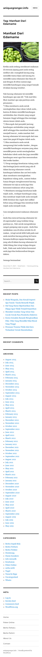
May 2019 (9, 526)
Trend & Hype (11, 574)
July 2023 (9, 399)
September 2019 (12, 514)
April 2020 (9, 508)
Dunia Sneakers (12, 556)
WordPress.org (11, 607)
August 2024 (10, 359)
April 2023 (9, 408)
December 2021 (11, 447)
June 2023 (9, 402)
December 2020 (12, 484)
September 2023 (12, 393)
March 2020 (10, 511)
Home (6, 617)
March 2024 (10, 375)
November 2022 (12, 423)
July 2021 (9, 462)
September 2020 (12, 493)
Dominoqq (9, 553)
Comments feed (12, 604)
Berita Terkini (11, 550)
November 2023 (12, 387)
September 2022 (12, 429)
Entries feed (10, 601)
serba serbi (10, 568)
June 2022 (9, 432)
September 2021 (12, 456)
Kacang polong (32, 266)
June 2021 (9, 465)
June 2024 (9, 366)
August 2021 (10, 459)
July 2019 (9, 520)
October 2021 (11, 453)
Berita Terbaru (11, 547)
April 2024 (9, 372)
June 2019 (9, 523)
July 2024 (9, 363)
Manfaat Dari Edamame (13, 35)
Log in (8, 598)
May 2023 (9, 405)
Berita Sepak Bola (12, 544)
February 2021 (11, 477)
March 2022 (10, 438)
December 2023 (12, 384)
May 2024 (9, 369)
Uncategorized (11, 577)
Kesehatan (21, 266)
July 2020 (9, 499)
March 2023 (10, 411)
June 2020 (9, 502)
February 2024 (11, 378)
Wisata (8, 580)
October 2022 (11, 426)
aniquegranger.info (15, 8)
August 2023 (10, 396)
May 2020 (9, 505)
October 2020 (11, 490)
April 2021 (9, 471)
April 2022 (9, 435)
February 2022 (11, 441)
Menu (35, 8)
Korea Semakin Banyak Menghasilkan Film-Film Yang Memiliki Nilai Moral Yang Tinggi (21, 321)
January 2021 (10, 480)
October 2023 (11, 390)
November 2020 (12, 487)
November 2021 (12, 450)
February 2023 (11, 414)
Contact (6, 644)
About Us (7, 638)
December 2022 (12, 420)
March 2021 (10, 474)
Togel (7, 571)
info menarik (10, 559)
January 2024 (11, 381)
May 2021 (9, 468)
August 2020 (10, 496)
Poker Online (10, 565)
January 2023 (11, 417)
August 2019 (10, 517)
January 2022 (11, 444)
